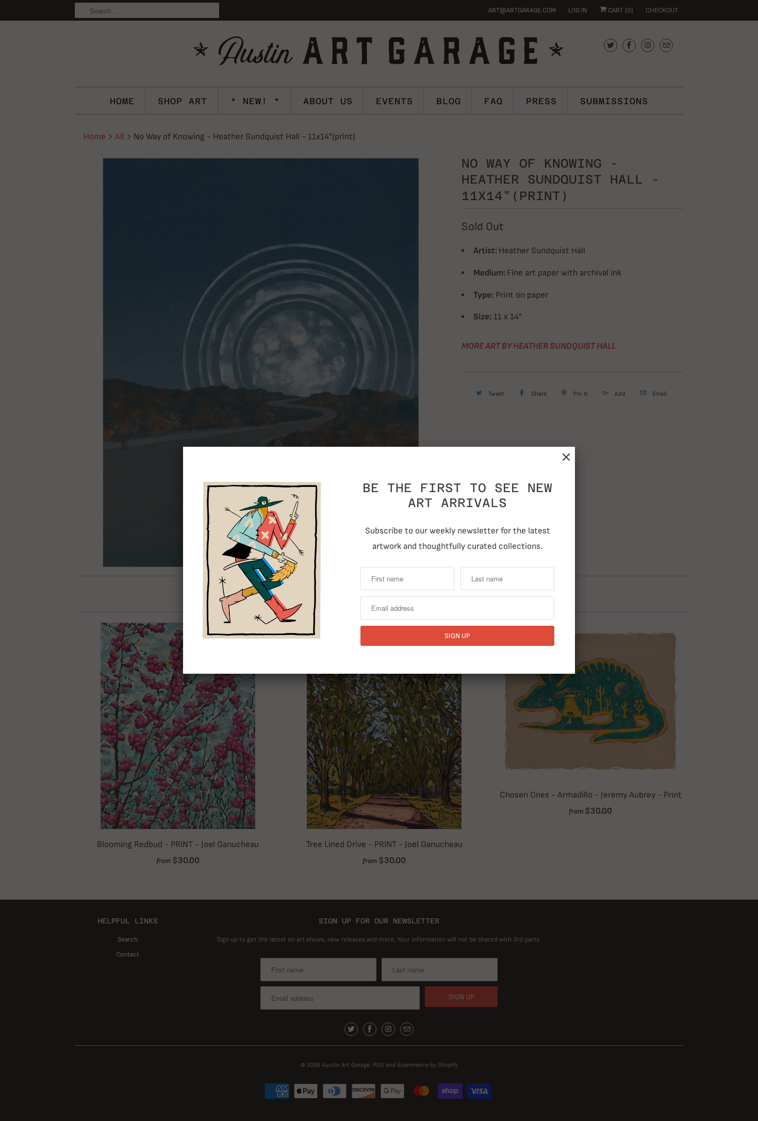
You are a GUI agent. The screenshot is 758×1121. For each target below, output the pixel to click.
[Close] (566, 457)
